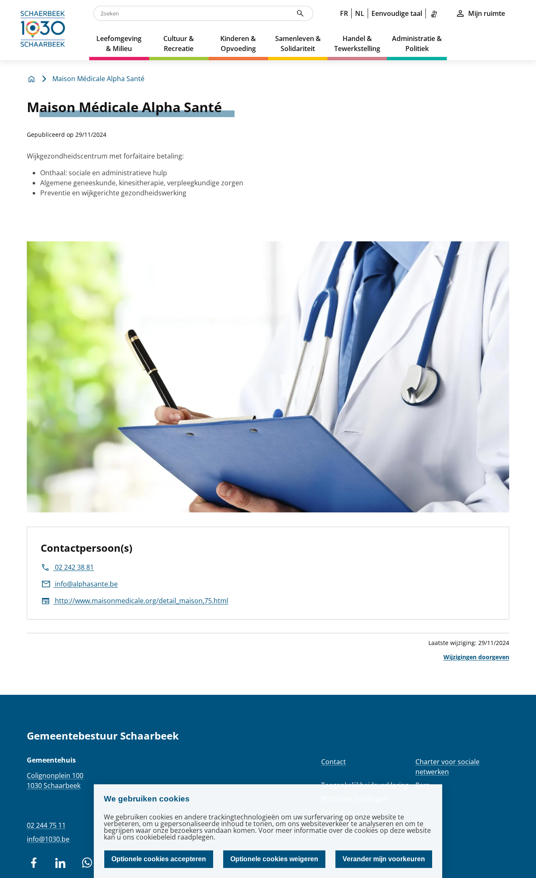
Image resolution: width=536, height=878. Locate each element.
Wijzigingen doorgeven (476, 657)
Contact (333, 761)
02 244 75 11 (46, 825)
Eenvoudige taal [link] (396, 13)
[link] (435, 13)
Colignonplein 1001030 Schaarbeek (55, 780)
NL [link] (359, 13)
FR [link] (344, 13)
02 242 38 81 (73, 567)
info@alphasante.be (85, 584)
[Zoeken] (300, 13)
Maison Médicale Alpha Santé (98, 78)
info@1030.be (48, 839)
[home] (44, 30)
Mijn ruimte (486, 13)
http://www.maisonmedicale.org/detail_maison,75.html (140, 600)
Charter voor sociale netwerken (447, 766)
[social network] (33, 863)
